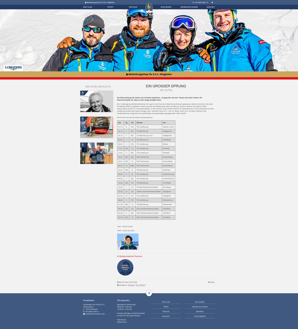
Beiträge (200, 311)
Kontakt (211, 7)
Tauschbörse (200, 316)
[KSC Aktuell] (82, 93)
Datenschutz (122, 322)
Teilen (212, 282)
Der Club (87, 7)
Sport (110, 7)
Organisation (90, 4)
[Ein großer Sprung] (127, 242)
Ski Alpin (131, 285)
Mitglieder (166, 7)
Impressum (121, 320)
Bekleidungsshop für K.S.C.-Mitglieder (100, 2)
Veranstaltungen (189, 7)
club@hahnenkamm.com (95, 314)
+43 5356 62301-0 (201, 2)
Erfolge (133, 7)
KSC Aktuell (140, 285)
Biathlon (91, 4)
